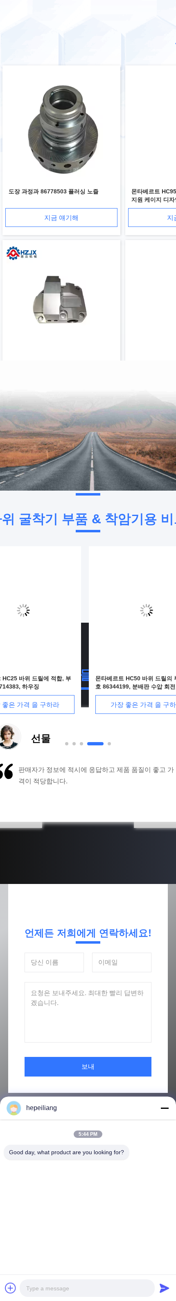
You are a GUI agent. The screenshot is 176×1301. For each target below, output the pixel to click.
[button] (35, 790)
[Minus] (164, 1108)
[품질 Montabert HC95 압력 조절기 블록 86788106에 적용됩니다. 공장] (61, 301)
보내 (88, 1066)
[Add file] (10, 1288)
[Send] (164, 1288)
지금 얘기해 (61, 217)
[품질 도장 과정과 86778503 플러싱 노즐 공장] (61, 126)
